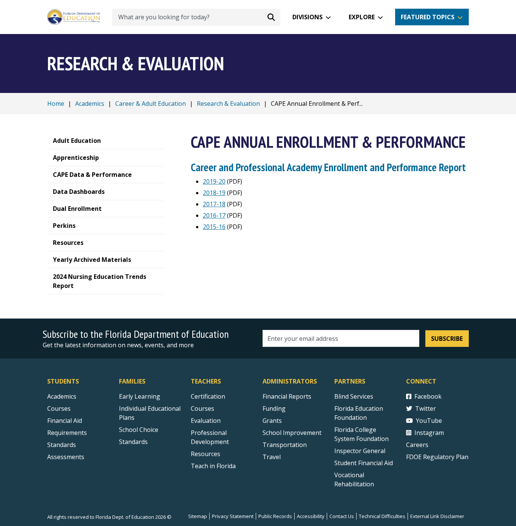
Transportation (285, 445)
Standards (61, 445)
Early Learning (139, 396)
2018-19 (214, 193)
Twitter (425, 408)
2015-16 (214, 227)
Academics (89, 103)
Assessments (65, 457)
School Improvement (292, 433)
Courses (59, 408)
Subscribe (447, 338)
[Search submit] (271, 17)
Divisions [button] (307, 17)
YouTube (429, 420)
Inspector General (359, 451)
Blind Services (353, 396)
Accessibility (310, 516)
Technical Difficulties (382, 516)
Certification (208, 396)
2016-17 (214, 215)
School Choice (138, 429)
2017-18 (214, 204)
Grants (272, 420)
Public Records (275, 516)
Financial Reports (287, 396)
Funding (274, 408)
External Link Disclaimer (437, 516)
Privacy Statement (232, 516)
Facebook (428, 396)
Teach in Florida (213, 466)
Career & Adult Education (150, 103)
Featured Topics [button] (427, 17)
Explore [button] (362, 17)
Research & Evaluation (228, 103)
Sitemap (197, 516)
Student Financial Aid (363, 463)
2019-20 (214, 181)
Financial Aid (64, 420)
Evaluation (206, 420)
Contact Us (341, 516)
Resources (205, 454)
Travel (272, 457)
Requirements (67, 433)
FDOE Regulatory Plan (437, 457)
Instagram (429, 433)
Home (55, 103)
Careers (417, 445)
